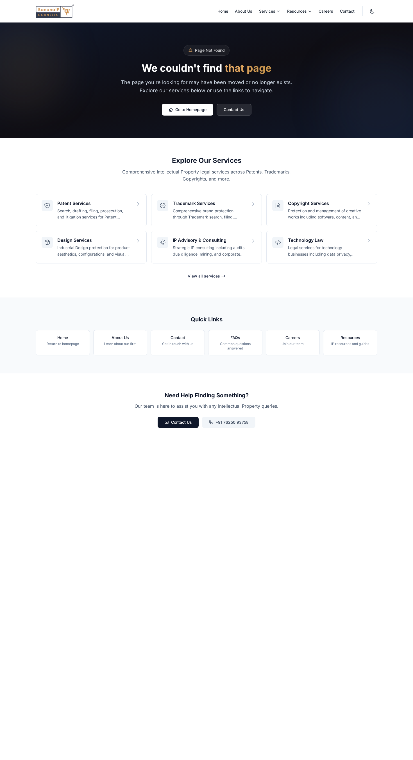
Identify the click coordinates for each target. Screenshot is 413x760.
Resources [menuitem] (297, 11)
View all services (204, 276)
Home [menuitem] (222, 11)
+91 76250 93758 (232, 422)
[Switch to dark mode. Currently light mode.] (372, 11)
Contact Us (234, 109)
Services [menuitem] (267, 11)
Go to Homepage (190, 109)
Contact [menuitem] (347, 11)
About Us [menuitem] (243, 11)
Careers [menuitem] (326, 11)
